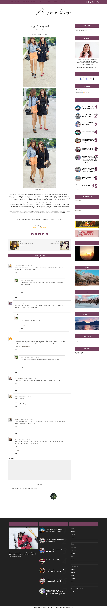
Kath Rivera (18, 419)
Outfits (55, 2)
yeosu (72, 591)
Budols (63, 2)
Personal (42, 2)
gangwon (73, 547)
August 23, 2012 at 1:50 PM (29, 338)
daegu (72, 544)
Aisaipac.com (36, 227)
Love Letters (25, 2)
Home (11, 2)
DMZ (72, 528)
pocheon (73, 569)
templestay (74, 585)
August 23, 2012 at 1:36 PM (26, 265)
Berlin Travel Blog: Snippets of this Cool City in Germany (90, 107)
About (17, 2)
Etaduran (17, 396)
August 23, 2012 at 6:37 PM (30, 378)
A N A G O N (23, 280)
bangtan (73, 538)
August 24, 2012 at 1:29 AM (27, 419)
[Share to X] (36, 234)
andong (73, 534)
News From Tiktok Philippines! (90, 131)
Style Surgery (26, 346)
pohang (73, 572)
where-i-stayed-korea (77, 588)
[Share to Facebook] (32, 234)
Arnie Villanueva (19, 378)
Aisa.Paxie (17, 265)
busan (72, 541)
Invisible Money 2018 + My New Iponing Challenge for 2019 (90, 148)
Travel (33, 2)
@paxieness (43, 227)
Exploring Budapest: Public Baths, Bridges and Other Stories (89, 140)
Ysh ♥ (16, 439)
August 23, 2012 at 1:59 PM (33, 280)
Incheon (73, 531)
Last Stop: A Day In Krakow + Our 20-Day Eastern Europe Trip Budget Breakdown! (89, 169)
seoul (72, 575)
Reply (16, 272)
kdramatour (74, 563)
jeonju (72, 560)
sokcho (73, 578)
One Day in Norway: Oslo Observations (88, 178)
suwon (72, 582)
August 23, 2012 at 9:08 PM (26, 396)
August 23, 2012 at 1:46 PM (24, 303)
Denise (16, 303)
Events (49, 2)
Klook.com (78, 200)
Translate (87, 92)
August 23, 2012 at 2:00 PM (33, 318)
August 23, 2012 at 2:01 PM (33, 357)
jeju (72, 556)
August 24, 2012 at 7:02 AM (24, 439)
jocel (43, 189)
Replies (17, 276)
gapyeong (73, 550)
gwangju (73, 553)
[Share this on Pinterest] (39, 234)
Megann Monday (19, 338)
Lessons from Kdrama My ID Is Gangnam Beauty (90, 115)
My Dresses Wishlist (87, 185)
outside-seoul (74, 566)
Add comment (11, 458)
